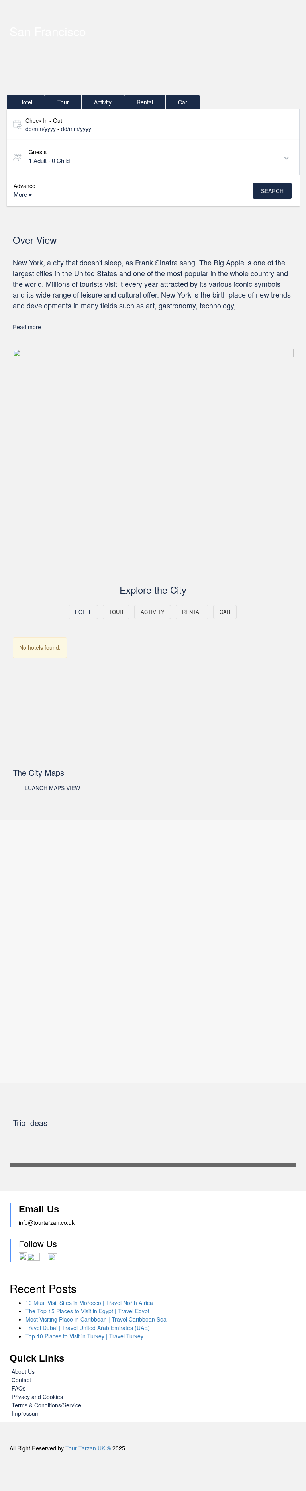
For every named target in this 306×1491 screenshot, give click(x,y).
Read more (27, 327)
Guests (38, 152)
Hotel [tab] (25, 102)
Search (272, 191)
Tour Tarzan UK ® (88, 1448)
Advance (24, 186)
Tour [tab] (63, 102)
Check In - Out (44, 120)
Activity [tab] (103, 102)
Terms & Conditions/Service (46, 1405)
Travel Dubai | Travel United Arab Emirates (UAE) (88, 1328)
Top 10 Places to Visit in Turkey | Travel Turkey (84, 1336)
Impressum (26, 1413)
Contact (21, 1380)
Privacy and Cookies (37, 1397)
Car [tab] (182, 102)
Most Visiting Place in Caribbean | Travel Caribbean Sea (96, 1319)
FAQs (19, 1388)
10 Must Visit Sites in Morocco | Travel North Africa (89, 1303)
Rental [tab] (145, 102)
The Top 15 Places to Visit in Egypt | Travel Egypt (87, 1311)
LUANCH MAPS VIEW (52, 788)
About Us (23, 1371)
